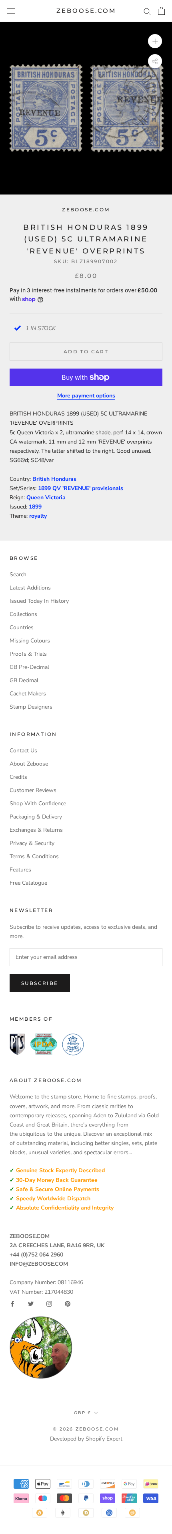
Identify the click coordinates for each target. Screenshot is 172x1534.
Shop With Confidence (38, 803)
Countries (22, 627)
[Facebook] (12, 1304)
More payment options (86, 395)
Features (20, 869)
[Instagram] (49, 1304)
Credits (18, 777)
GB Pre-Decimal (29, 667)
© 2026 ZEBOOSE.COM (86, 1429)
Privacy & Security (32, 843)
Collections (23, 614)
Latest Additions (30, 588)
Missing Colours (30, 640)
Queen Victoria (46, 497)
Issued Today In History (39, 601)
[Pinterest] (67, 1304)
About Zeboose (29, 764)
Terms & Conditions (34, 856)
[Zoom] (155, 41)
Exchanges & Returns (36, 830)
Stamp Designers (31, 707)
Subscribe (39, 983)
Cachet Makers (28, 693)
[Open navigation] (11, 11)
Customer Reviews (33, 790)
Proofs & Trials (28, 654)
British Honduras (54, 479)
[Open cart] (161, 11)
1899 (35, 507)
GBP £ (82, 1412)
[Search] (147, 11)
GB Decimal (24, 680)
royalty (38, 516)
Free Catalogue (28, 883)
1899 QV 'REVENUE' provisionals (80, 488)
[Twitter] (31, 1304)
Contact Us (23, 750)
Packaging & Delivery (36, 817)
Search (18, 574)
